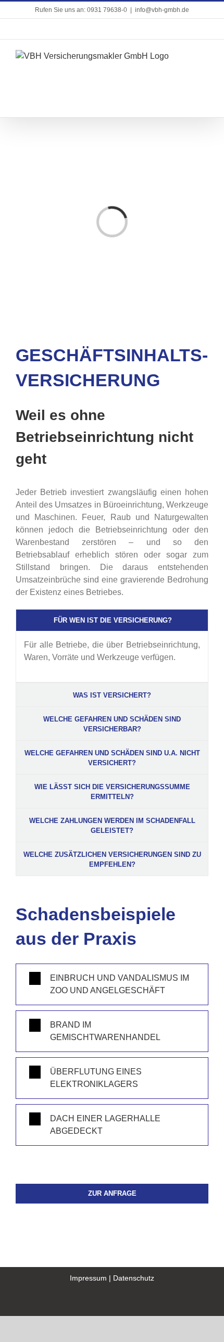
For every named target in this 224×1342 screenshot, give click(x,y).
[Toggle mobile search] (185, 55)
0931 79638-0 (107, 10)
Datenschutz (133, 1278)
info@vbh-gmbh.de (162, 10)
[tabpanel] (112, 656)
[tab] (112, 620)
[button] (112, 984)
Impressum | (91, 1278)
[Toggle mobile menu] (204, 55)
